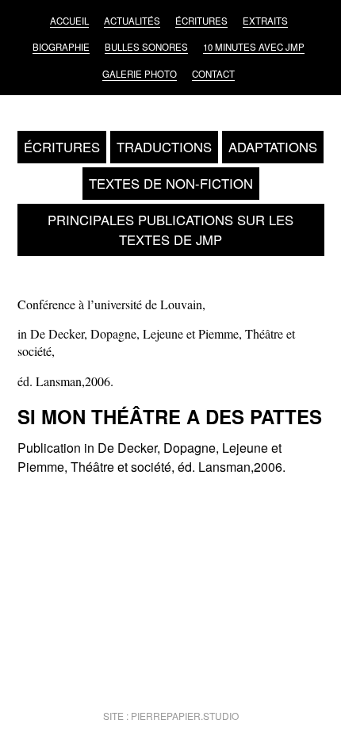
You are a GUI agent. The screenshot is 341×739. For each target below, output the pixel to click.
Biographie (61, 46)
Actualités (132, 20)
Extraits (265, 20)
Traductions (164, 146)
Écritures (201, 20)
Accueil (69, 20)
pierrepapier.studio (185, 715)
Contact (213, 73)
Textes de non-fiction (171, 183)
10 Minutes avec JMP (254, 46)
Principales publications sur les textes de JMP (170, 229)
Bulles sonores (146, 46)
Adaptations (272, 146)
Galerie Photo (139, 73)
